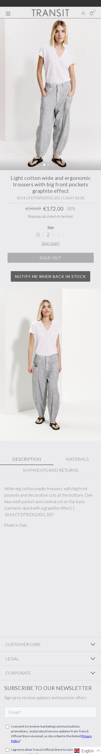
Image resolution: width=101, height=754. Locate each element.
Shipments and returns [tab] (50, 470)
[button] (44, 165)
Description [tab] (26, 459)
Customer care (23, 644)
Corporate (18, 672)
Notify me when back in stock (50, 276)
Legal (12, 658)
